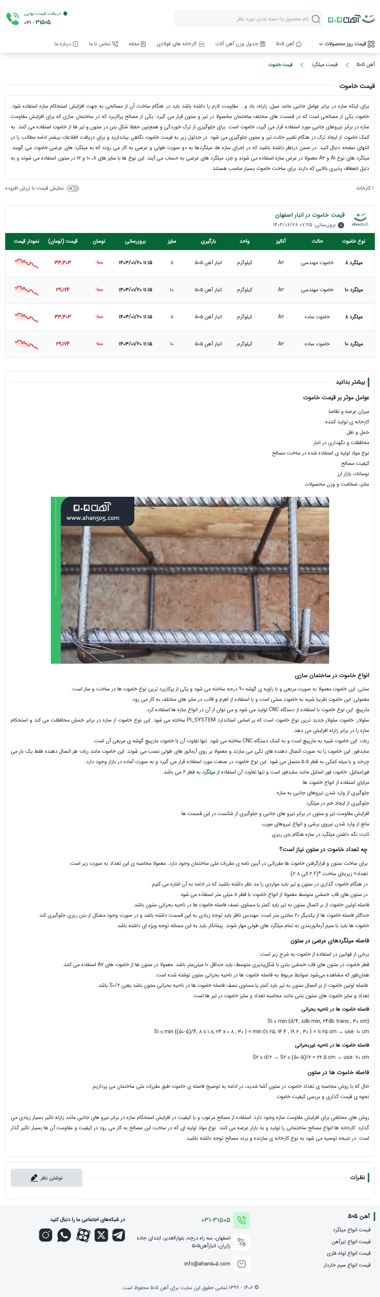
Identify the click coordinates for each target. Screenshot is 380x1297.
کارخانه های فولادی (177, 44)
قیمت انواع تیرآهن (351, 1242)
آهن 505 (285, 44)
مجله (134, 44)
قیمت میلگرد (324, 65)
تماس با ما (100, 44)
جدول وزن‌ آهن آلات (236, 44)
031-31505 (216, 1220)
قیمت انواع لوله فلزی (348, 1253)
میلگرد (208, 772)
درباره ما (63, 44)
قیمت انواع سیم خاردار (347, 1265)
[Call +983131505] (12, 19)
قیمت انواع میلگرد (351, 1230)
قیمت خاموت (280, 65)
